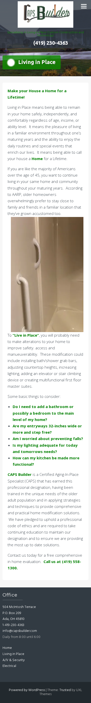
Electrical (9, 666)
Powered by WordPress (27, 690)
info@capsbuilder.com (20, 631)
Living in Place (13, 654)
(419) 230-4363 (50, 43)
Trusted (65, 690)
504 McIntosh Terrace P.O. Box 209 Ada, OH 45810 (19, 613)
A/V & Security (14, 660)
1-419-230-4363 (13, 625)
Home (7, 648)
